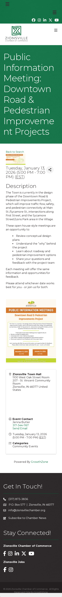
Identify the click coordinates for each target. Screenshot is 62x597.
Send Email (20, 428)
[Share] (50, 169)
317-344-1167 (21, 425)
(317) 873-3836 (18, 499)
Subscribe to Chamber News (27, 518)
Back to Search (15, 151)
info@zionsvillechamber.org (26, 510)
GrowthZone (39, 461)
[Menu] (7, 4)
